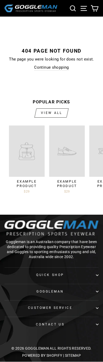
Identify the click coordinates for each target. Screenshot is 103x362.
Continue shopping (51, 67)
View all (51, 113)
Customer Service (50, 308)
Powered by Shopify (42, 355)
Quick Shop (50, 275)
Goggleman (50, 291)
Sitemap (73, 355)
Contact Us (50, 324)
